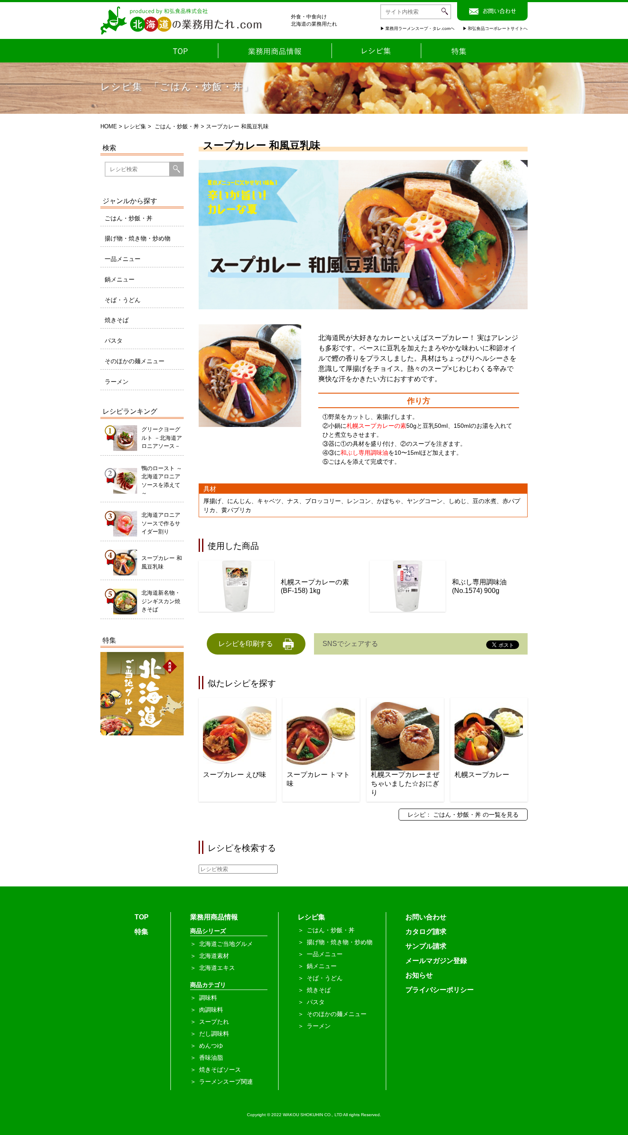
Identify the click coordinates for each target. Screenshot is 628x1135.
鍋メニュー (120, 279)
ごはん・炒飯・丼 (177, 126)
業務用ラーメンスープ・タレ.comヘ (420, 28)
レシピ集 (135, 126)
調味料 (208, 997)
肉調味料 (211, 1009)
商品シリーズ (208, 931)
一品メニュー (123, 258)
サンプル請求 (425, 946)
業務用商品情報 (214, 917)
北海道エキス (217, 967)
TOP (142, 917)
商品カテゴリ (208, 984)
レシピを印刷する (245, 643)
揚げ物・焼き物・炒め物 (137, 238)
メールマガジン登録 (436, 960)
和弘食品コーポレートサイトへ (498, 28)
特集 (141, 931)
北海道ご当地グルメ (226, 943)
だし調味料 (214, 1033)
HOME (108, 126)
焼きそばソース (220, 1069)
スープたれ (214, 1021)
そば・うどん (123, 299)
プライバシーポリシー (439, 989)
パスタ (114, 340)
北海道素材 (214, 955)
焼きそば (117, 320)
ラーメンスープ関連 (226, 1081)
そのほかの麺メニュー (134, 361)
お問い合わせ (425, 917)
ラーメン (117, 381)
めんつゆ (211, 1045)
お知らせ (419, 975)
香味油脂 (211, 1057)
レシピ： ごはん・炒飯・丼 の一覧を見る (463, 814)
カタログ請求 (425, 931)
